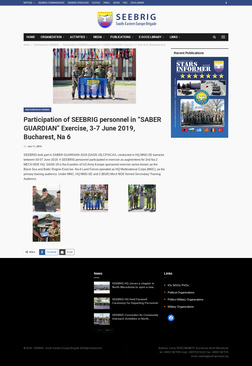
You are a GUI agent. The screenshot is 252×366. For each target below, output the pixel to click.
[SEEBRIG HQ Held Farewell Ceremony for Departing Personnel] (102, 303)
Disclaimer (137, 2)
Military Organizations (181, 306)
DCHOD (96, 2)
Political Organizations (181, 292)
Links (173, 37)
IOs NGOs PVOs (178, 285)
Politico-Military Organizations (185, 299)
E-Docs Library (150, 37)
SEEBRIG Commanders (51, 2)
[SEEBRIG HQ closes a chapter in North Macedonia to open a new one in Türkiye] (102, 287)
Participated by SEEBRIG (37, 110)
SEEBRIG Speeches (78, 2)
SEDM (116, 2)
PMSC (106, 2)
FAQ (125, 2)
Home (31, 37)
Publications (120, 37)
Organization (51, 37)
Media (97, 37)
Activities (77, 37)
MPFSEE (28, 2)
